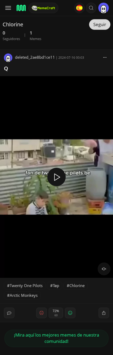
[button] (91, 8)
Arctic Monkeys (24, 295)
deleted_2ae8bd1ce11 (35, 57)
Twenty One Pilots (26, 285)
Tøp (56, 285)
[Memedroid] (21, 8)
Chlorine (77, 285)
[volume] (104, 269)
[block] (105, 57)
